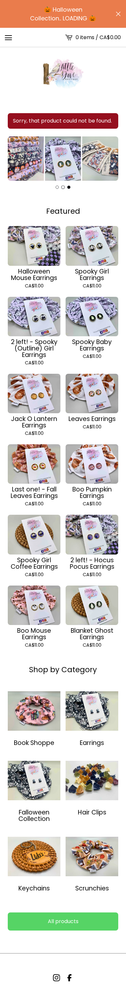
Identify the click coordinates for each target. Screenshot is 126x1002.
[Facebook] (69, 978)
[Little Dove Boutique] (63, 74)
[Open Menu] (8, 37)
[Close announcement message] (118, 14)
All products (63, 921)
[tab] (57, 187)
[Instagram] (56, 978)
